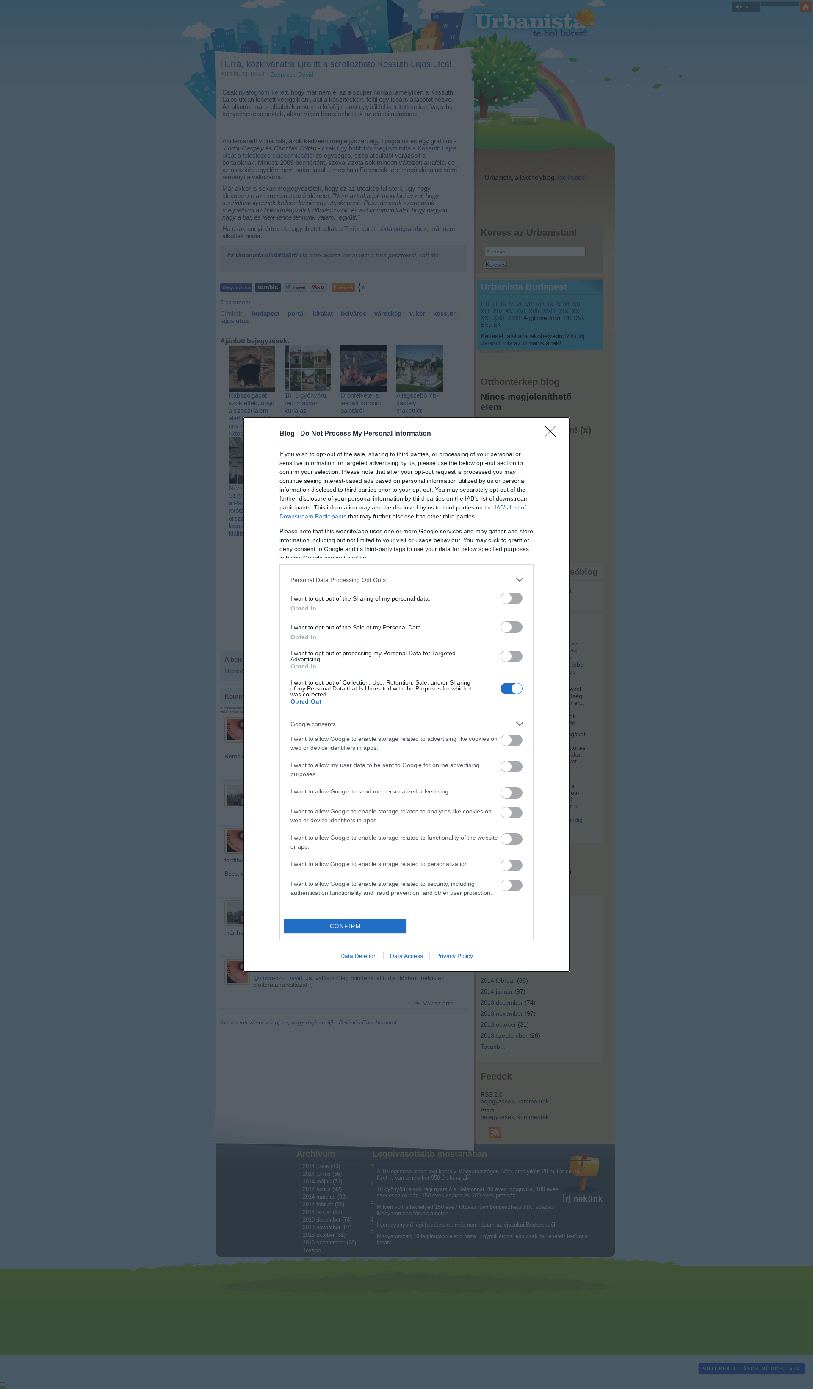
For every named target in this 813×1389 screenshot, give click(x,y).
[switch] (512, 598)
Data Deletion (358, 955)
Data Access (406, 955)
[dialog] (406, 694)
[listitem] (406, 579)
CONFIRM (345, 926)
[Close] (553, 434)
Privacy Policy (454, 955)
